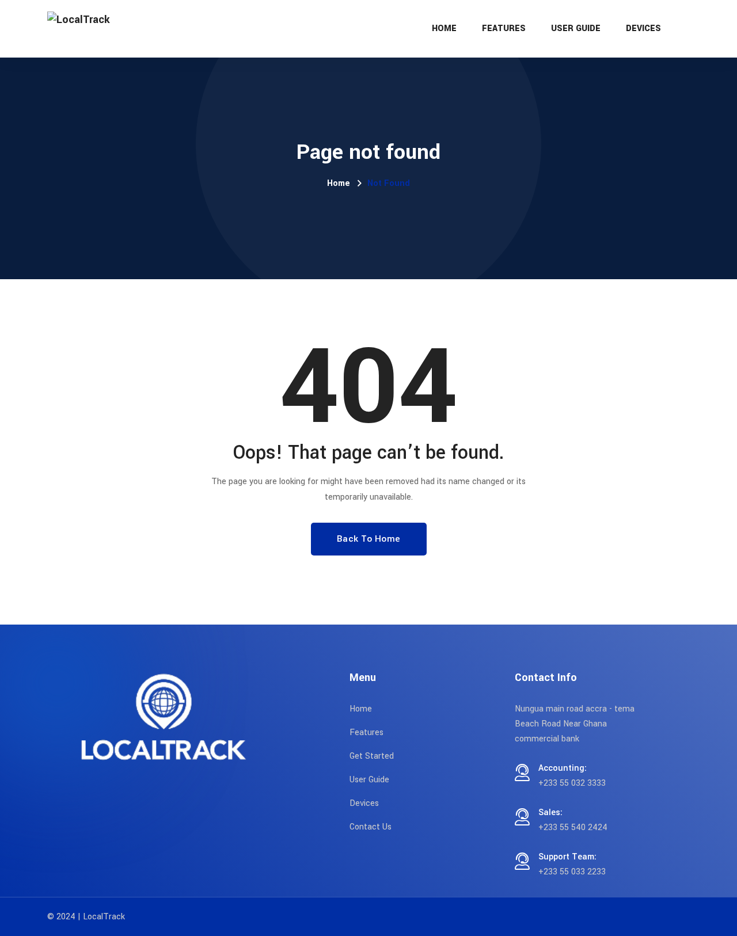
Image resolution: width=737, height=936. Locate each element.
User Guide (576, 28)
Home (444, 28)
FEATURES (504, 28)
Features (366, 732)
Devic (359, 803)
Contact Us (370, 827)
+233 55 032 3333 (572, 783)
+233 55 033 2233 (572, 872)
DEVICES (643, 28)
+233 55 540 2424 (572, 827)
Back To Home (369, 538)
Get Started (371, 756)
